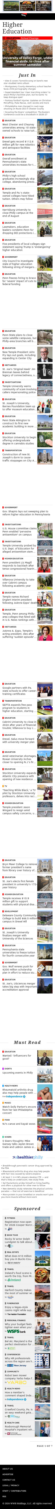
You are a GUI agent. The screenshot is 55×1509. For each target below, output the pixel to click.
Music (8, 1102)
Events (8, 1068)
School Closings (29, 38)
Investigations (13, 382)
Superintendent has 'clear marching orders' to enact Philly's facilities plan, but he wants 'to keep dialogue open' (27, 94)
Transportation (13, 450)
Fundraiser (13, 1303)
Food (7, 1119)
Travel (10, 1269)
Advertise (7, 1474)
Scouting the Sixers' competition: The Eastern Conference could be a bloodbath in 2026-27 (27, 113)
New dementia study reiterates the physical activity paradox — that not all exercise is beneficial (27, 1189)
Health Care (13, 1422)
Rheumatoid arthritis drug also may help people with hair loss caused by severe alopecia (25, 1172)
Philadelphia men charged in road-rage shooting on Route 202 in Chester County (24, 107)
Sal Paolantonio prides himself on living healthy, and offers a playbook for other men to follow (25, 1184)
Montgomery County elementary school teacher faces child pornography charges (27, 87)
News (23, 15)
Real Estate (13, 1252)
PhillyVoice (7, 16)
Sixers (8, 1136)
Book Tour (12, 1235)
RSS (4, 1496)
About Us (7, 1468)
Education (13, 38)
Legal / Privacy (10, 1485)
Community (13, 1371)
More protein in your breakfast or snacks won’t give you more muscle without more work (27, 1195)
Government (11, 257)
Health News (11, 1085)
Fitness (11, 1218)
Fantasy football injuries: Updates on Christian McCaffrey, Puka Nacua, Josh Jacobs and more (27, 101)
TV (6, 786)
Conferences (13, 1354)
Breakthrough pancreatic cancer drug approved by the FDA (26, 1166)
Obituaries (10, 365)
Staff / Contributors (14, 1490)
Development (11, 911)
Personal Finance (16, 1320)
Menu (50, 16)
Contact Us (8, 1479)
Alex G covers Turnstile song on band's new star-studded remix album (26, 82)
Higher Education (14, 558)
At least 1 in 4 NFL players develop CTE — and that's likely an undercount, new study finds (24, 1178)
